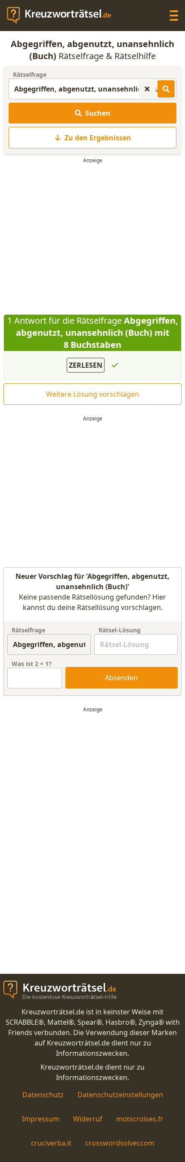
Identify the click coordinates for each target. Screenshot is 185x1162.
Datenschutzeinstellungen (120, 1094)
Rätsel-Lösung (120, 630)
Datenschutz (43, 1094)
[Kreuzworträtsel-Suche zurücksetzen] (147, 89)
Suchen (98, 113)
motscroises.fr (139, 1119)
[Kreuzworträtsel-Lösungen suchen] (166, 89)
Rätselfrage (29, 74)
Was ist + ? (32, 664)
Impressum (40, 1119)
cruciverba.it (51, 1143)
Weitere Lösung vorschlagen (92, 394)
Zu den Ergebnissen (98, 137)
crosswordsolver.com (119, 1143)
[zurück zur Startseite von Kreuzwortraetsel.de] (63, 15)
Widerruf (87, 1119)
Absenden (121, 677)
